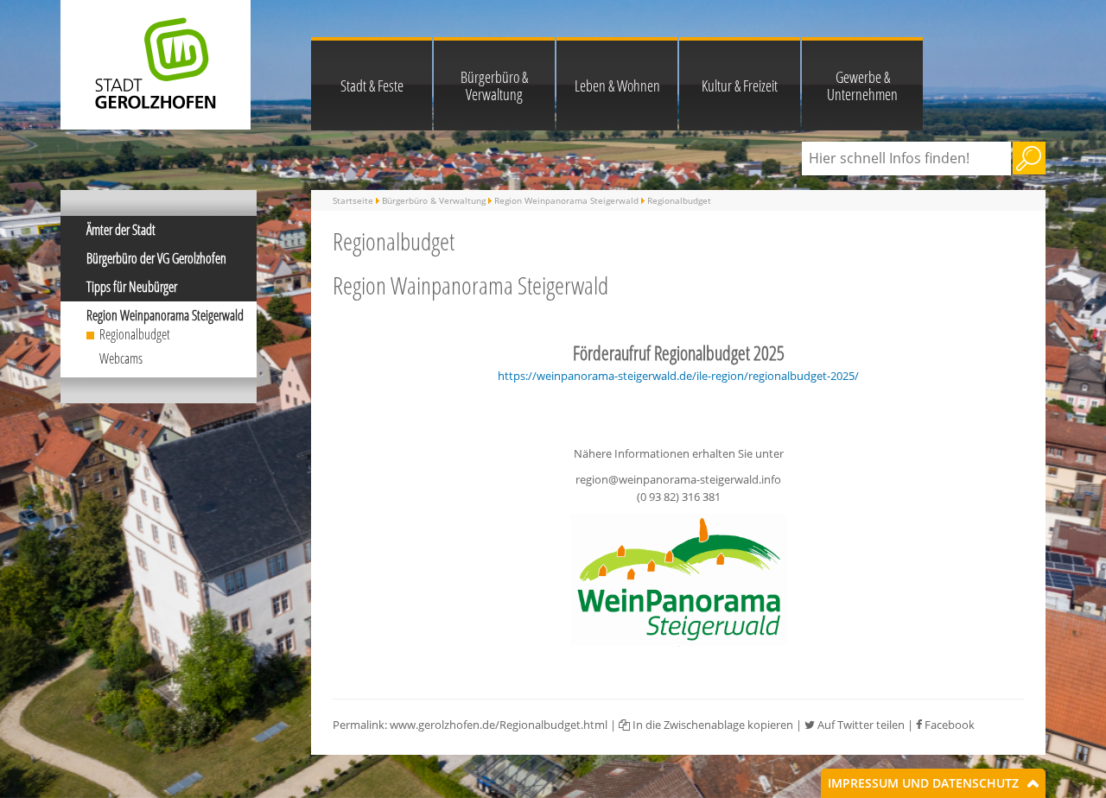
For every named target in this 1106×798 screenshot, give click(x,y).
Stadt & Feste (372, 85)
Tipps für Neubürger (131, 286)
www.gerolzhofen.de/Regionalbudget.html (498, 724)
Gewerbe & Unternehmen (862, 85)
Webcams (121, 358)
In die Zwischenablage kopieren (711, 724)
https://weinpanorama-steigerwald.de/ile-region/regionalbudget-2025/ (678, 375)
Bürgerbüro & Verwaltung (494, 85)
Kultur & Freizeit (740, 85)
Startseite (353, 200)
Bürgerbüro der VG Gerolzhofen (156, 258)
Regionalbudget (134, 334)
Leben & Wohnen (617, 85)
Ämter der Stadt (121, 229)
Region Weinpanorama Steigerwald (165, 315)
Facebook (948, 724)
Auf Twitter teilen (860, 724)
